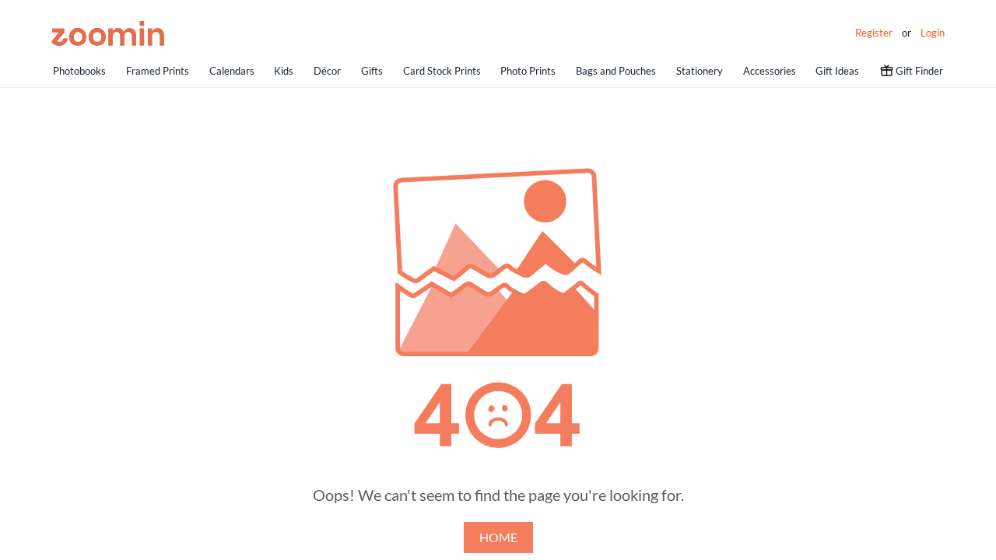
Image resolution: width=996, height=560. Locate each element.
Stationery (699, 71)
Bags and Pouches (616, 71)
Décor (327, 71)
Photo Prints (528, 71)
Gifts (372, 71)
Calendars (231, 71)
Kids (283, 71)
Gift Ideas (837, 71)
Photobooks (79, 71)
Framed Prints (157, 71)
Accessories (769, 71)
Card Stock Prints (442, 71)
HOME (498, 537)
